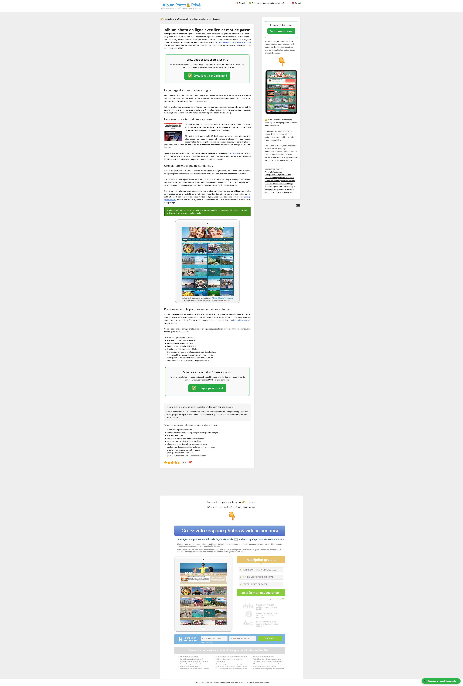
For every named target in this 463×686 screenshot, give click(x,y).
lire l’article (233, 153)
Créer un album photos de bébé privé (279, 178)
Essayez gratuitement (207, 388)
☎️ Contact (296, 3)
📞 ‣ (441, 681)
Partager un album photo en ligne (278, 175)
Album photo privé (171, 19)
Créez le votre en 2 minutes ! (207, 76)
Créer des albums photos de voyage (279, 184)
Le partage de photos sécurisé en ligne (234, 42)
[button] (299, 205)
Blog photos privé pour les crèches (278, 192)
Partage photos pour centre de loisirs (279, 189)
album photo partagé (241, 320)
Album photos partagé (273, 172)
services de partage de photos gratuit (184, 182)
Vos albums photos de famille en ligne (280, 186)
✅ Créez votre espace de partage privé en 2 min (268, 3)
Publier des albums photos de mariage (280, 181)
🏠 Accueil (240, 3)
